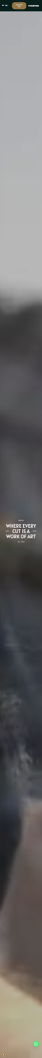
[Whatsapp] (36, 1044)
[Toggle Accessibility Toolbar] (3, 1054)
